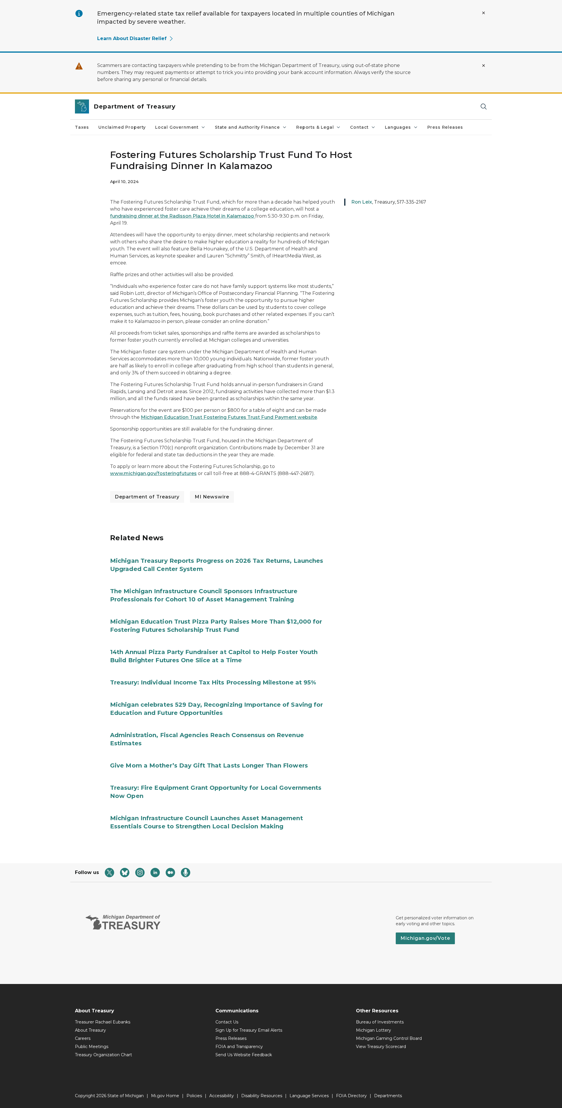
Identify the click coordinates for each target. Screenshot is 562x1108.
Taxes (82, 127)
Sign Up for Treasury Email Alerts (248, 1030)
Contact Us (226, 1022)
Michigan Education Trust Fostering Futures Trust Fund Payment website (229, 417)
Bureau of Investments (380, 1022)
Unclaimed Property (122, 127)
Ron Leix (361, 202)
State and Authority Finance (247, 127)
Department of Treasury (147, 497)
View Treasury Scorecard (381, 1046)
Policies (194, 1095)
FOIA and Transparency (239, 1046)
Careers (82, 1038)
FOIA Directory (351, 1095)
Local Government (176, 127)
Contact (359, 127)
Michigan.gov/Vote (425, 938)
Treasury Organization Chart (103, 1054)
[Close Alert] (483, 13)
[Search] (483, 106)
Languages (398, 127)
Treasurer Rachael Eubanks (102, 1022)
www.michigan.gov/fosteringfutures (153, 473)
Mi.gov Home (165, 1095)
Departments (388, 1095)
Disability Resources (261, 1095)
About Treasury (90, 1030)
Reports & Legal (315, 127)
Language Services (309, 1095)
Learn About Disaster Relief (132, 38)
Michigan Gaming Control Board (389, 1038)
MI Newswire (212, 497)
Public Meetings (91, 1046)
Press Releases (445, 127)
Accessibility (221, 1095)
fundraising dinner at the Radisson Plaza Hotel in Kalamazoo (182, 216)
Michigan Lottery (373, 1030)
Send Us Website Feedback (243, 1054)
